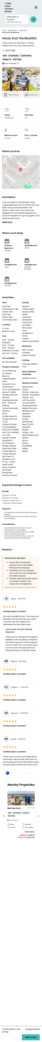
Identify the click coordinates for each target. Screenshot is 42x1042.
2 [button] (12, 773)
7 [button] (34, 773)
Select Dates (31, 1037)
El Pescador (23, 30)
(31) (13, 50)
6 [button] (30, 773)
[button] (16, 19)
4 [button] (21, 773)
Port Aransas (12, 30)
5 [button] (25, 773)
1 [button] (7, 773)
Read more (7, 222)
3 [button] (16, 773)
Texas (4, 30)
